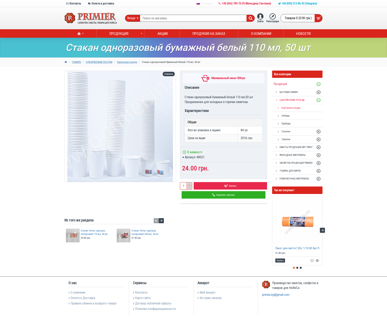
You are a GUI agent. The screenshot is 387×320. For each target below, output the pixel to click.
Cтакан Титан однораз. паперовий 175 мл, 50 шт (94, 232)
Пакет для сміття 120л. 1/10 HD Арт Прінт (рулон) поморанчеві (298, 248)
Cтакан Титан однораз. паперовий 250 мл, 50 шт (145, 232)
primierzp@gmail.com (275, 295)
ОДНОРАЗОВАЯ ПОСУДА (99, 62)
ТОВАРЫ (76, 62)
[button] (156, 220)
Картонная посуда (127, 62)
